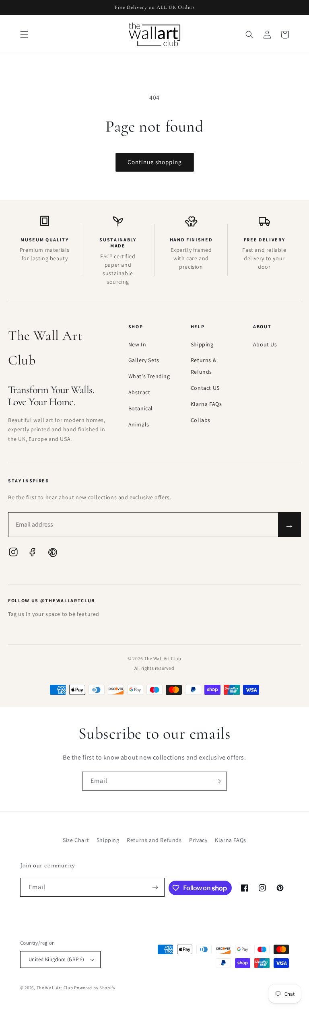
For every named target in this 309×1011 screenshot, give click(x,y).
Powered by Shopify (94, 987)
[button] (24, 34)
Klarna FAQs (206, 404)
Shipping (202, 344)
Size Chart (76, 840)
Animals (138, 424)
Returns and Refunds (154, 840)
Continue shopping (155, 162)
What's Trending (149, 376)
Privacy (198, 840)
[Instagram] (13, 554)
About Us (265, 344)
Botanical (140, 408)
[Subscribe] (218, 781)
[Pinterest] (52, 554)
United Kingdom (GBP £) (56, 959)
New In (137, 344)
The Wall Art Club (55, 987)
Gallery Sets (143, 360)
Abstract (139, 392)
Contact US (205, 387)
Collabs (200, 420)
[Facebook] (32, 554)
